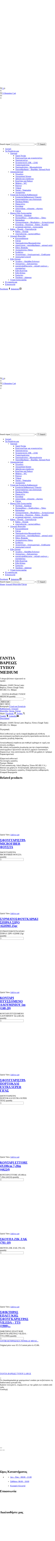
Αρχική (8, 149)
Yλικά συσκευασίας (18, 280)
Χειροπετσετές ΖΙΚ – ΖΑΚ (26, 162)
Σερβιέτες (19, 252)
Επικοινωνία (10, 284)
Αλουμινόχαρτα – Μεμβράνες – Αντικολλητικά (34, 222)
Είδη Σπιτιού (15, 259)
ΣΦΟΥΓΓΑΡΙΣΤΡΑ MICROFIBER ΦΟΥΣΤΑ (12, 843)
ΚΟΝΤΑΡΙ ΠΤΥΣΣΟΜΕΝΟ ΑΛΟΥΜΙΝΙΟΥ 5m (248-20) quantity (12, 1015)
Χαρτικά (13, 153)
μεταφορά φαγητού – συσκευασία (29, 227)
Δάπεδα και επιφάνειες (24, 179)
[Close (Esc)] (1, 1447)
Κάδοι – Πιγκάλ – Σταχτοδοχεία (23, 229)
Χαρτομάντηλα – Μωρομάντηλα (28, 167)
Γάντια (18, 211)
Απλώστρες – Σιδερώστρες (26, 264)
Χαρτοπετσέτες (21, 160)
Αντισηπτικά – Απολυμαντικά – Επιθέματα (32, 254)
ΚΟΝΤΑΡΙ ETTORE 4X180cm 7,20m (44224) (14, 1166)
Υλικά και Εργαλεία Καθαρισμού (23, 195)
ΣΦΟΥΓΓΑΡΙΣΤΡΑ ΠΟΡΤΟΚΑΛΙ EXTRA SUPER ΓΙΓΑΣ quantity (13, 1098)
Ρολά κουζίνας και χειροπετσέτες (28, 158)
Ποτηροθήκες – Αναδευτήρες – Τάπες (30, 218)
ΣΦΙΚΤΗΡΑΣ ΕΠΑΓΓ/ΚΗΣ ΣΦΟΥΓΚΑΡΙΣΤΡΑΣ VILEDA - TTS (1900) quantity (13, 1333)
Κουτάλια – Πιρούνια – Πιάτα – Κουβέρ (31, 225)
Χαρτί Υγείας (20, 156)
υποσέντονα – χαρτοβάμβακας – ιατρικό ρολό (33, 245)
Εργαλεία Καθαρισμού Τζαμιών (28, 197)
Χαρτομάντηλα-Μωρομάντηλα (27, 243)
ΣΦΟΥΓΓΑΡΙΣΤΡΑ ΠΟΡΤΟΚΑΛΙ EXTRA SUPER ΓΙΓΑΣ (12, 1085)
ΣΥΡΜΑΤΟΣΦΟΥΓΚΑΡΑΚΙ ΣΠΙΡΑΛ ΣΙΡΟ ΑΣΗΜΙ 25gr (19, 922)
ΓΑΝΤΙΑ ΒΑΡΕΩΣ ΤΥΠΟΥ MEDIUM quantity (12, 695)
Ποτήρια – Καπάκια (23, 215)
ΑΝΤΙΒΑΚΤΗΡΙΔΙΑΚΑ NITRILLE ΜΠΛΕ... (19, 1341)
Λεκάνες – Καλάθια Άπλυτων (27, 261)
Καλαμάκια (20, 220)
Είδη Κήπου (20, 273)
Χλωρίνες (19, 174)
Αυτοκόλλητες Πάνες (24, 250)
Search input (5, 144)
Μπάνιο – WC (21, 183)
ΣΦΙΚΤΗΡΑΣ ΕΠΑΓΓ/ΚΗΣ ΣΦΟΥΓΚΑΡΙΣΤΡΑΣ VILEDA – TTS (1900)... (14, 1319)
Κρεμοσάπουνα (21, 238)
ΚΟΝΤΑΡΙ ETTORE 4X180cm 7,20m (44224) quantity (13, 1176)
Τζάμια (18, 188)
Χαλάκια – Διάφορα (23, 277)
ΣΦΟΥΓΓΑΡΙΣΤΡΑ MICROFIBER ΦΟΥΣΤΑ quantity (10, 854)
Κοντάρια (19, 206)
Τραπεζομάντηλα (22, 165)
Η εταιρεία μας (11, 282)
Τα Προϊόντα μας (12, 151)
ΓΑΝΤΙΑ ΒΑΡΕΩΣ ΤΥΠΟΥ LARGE (15, 1373)
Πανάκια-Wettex (22, 202)
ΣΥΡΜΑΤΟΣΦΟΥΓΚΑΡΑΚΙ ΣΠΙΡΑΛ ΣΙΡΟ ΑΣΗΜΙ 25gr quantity (12, 933)
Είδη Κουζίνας (21, 270)
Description (4, 718)
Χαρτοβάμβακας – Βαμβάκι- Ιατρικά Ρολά (32, 169)
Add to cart (5, 702)
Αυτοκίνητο (20, 192)
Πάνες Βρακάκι (21, 248)
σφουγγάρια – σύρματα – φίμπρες (29, 208)
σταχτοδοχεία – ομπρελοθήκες (27, 234)
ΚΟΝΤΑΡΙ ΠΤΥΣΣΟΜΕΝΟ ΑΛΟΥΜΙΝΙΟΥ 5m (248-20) (12, 1003)
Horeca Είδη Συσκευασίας (21, 213)
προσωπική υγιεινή (23, 257)
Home (2, 584)
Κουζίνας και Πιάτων (24, 181)
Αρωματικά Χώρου (23, 176)
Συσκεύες (19, 275)
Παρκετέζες (20, 204)
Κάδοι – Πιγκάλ (21, 231)
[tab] (27, 718)
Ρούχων (18, 185)
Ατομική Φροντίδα (18, 236)
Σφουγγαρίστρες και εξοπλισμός (28, 199)
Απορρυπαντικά (16, 172)
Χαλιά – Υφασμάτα (23, 190)
